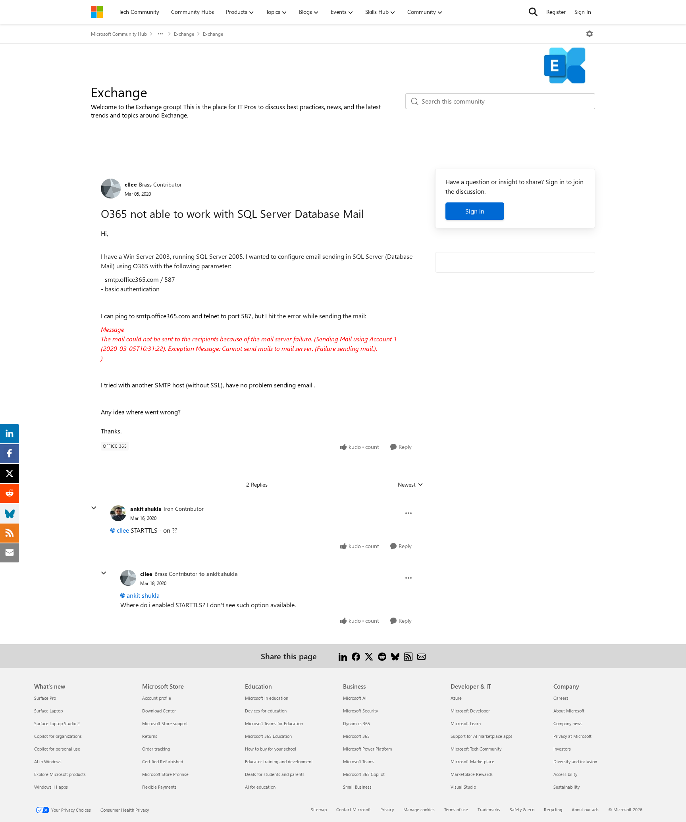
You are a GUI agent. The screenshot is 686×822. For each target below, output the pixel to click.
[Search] (533, 12)
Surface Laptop (48, 711)
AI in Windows (48, 761)
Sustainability (566, 787)
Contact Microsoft (353, 809)
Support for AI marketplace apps (482, 736)
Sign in (474, 211)
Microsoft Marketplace (472, 761)
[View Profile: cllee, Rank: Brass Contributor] (111, 188)
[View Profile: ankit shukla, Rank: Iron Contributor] (118, 513)
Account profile (156, 698)
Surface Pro (45, 698)
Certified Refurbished (162, 761)
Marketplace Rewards (472, 774)
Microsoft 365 (356, 736)
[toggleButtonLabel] (589, 33)
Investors (562, 749)
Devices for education (266, 711)
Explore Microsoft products (60, 774)
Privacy (387, 809)
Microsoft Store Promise (165, 774)
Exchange (184, 34)
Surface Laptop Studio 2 (57, 723)
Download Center (159, 711)
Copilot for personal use (57, 749)
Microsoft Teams (358, 761)
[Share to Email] (421, 656)
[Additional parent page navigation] (160, 33)
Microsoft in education (266, 698)
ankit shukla (146, 508)
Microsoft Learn (466, 723)
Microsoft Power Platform (367, 749)
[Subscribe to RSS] (408, 656)
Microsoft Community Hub (119, 34)
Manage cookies (419, 809)
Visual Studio (463, 787)
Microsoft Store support (165, 723)
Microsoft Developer (470, 711)
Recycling (553, 809)
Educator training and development (279, 761)
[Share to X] (369, 656)
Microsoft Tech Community (476, 749)
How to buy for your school (270, 749)
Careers (560, 698)
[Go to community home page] (97, 12)
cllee (131, 184)
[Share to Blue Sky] (395, 656)
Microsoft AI (354, 698)
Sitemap (319, 809)
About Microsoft (568, 711)
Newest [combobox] (410, 485)
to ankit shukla (218, 574)
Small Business (357, 787)
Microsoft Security (360, 711)
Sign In (582, 11)
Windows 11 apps (51, 787)
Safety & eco (522, 809)
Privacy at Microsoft (572, 736)
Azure (456, 698)
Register (556, 11)
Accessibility (565, 774)
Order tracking (156, 749)
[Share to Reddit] (382, 656)
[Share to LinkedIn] (343, 656)
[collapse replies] (93, 508)
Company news (567, 723)
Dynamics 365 (356, 723)
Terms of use (456, 809)
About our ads (585, 809)
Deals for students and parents (274, 774)
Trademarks (489, 809)
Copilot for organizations (58, 736)
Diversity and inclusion (575, 761)
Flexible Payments (159, 787)
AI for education (260, 787)
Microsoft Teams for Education (274, 723)
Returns (149, 736)
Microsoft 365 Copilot (364, 774)
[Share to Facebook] (356, 656)
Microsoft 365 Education (268, 736)
